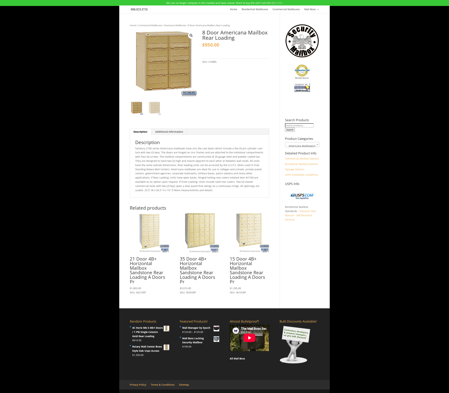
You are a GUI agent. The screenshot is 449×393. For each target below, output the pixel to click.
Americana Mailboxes (175, 25)
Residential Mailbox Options (301, 164)
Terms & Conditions (163, 384)
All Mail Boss (237, 358)
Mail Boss (310, 9)
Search (289, 129)
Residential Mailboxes (255, 9)
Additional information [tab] (169, 131)
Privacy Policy (138, 384)
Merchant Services (302, 78)
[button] (191, 35)
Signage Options (294, 169)
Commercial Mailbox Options (302, 158)
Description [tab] (140, 131)
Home (233, 9)
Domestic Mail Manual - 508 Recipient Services (300, 215)
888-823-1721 (274, 3)
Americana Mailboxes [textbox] (301, 146)
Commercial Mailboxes (286, 9)
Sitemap (184, 384)
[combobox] (302, 144)
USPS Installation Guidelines (301, 174)
